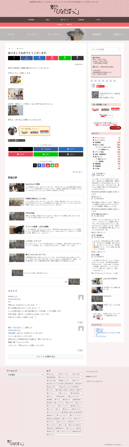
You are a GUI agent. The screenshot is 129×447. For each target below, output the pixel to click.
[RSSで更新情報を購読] (57, 165)
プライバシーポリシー (94, 381)
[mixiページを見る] (107, 81)
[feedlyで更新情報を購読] (52, 165)
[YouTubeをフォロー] (48, 165)
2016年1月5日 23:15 (14, 330)
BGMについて (91, 376)
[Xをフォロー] (35, 165)
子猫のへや (99, 329)
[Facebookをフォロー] (39, 165)
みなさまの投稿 (115, 128)
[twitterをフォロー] (92, 81)
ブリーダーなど (101, 336)
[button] (77, 58)
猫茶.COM (99, 331)
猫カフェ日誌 (21, 140)
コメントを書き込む (46, 356)
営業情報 (12, 140)
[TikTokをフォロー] (104, 81)
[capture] (15, 84)
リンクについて (92, 371)
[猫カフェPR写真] (15, 99)
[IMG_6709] (15, 115)
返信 (81, 322)
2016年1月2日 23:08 (14, 299)
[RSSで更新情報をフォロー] (115, 81)
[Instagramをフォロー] (44, 165)
